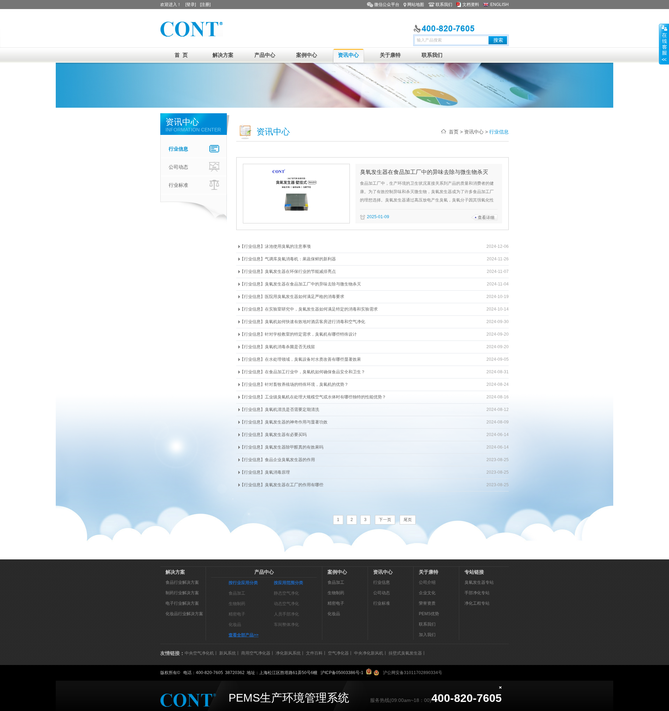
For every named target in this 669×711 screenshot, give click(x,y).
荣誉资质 (427, 603)
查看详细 (486, 217)
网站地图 (415, 4)
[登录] (190, 4)
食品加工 (237, 593)
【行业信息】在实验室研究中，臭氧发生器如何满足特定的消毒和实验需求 (309, 309)
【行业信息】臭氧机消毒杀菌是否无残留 (277, 346)
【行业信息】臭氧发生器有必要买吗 (273, 434)
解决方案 (223, 55)
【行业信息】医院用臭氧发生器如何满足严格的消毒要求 (292, 296)
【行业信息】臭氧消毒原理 (265, 472)
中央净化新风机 (368, 653)
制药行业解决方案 (182, 592)
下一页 (385, 519)
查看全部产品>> (244, 635)
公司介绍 (427, 582)
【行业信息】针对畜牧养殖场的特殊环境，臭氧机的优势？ (294, 384)
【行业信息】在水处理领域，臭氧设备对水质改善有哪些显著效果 (300, 359)
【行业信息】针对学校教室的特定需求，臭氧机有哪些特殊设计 (298, 334)
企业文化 (427, 592)
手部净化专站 (477, 592)
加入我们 (427, 634)
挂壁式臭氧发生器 (405, 653)
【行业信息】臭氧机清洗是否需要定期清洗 (279, 409)
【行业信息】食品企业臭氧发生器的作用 (277, 459)
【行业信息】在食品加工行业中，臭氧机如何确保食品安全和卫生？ (302, 371)
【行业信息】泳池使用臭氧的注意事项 (275, 246)
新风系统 (227, 653)
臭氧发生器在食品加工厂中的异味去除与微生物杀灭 (424, 172)
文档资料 (470, 4)
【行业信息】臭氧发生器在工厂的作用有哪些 (281, 484)
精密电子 (237, 614)
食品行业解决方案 (182, 582)
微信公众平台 (386, 4)
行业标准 (178, 185)
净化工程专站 (477, 603)
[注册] (205, 4)
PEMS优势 (429, 613)
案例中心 (306, 55)
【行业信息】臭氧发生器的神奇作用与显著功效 (284, 422)
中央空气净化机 (199, 653)
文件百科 (314, 653)
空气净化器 (338, 653)
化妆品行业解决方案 (184, 613)
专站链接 (474, 572)
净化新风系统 (288, 653)
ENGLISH (499, 4)
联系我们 (444, 4)
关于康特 (390, 55)
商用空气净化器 (255, 653)
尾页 (407, 519)
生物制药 (237, 603)
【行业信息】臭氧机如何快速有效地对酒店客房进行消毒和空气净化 (302, 321)
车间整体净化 (286, 624)
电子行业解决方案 (182, 603)
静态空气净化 (286, 593)
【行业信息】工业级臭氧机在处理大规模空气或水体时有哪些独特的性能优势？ (313, 397)
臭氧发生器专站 (479, 582)
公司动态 (178, 167)
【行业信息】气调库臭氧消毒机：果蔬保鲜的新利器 (288, 259)
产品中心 (264, 55)
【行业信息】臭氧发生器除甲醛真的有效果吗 (281, 447)
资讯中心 (348, 55)
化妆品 (235, 624)
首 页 (181, 55)
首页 (454, 132)
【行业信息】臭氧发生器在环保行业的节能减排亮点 (288, 271)
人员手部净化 (286, 614)
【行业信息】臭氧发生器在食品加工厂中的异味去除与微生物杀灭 (300, 284)
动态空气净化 (286, 603)
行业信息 (178, 149)
